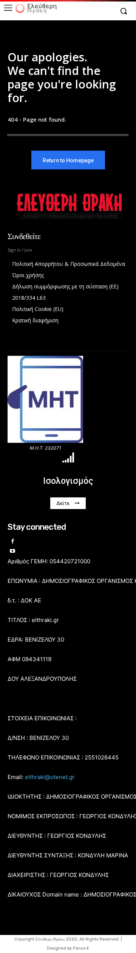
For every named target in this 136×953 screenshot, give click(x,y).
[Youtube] (13, 551)
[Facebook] (13, 542)
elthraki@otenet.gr (50, 777)
